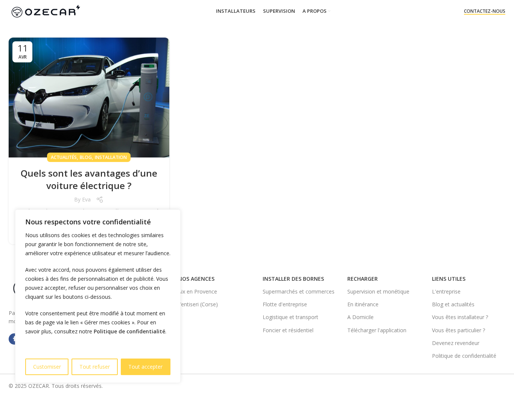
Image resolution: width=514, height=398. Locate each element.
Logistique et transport (290, 317)
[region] (98, 296)
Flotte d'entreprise (285, 304)
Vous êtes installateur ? (460, 317)
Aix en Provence (197, 291)
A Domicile (360, 317)
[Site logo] (45, 10)
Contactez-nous (484, 11)
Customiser (47, 366)
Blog (86, 157)
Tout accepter (145, 366)
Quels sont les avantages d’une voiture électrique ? (89, 179)
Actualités (64, 157)
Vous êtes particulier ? (458, 330)
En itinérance (363, 304)
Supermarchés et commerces (299, 291)
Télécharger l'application (376, 330)
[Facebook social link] (14, 339)
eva (86, 199)
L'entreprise (446, 291)
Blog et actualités (453, 304)
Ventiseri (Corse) (198, 304)
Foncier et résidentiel (288, 330)
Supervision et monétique (378, 291)
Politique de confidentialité (129, 331)
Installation (111, 157)
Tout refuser (94, 366)
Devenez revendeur (455, 343)
